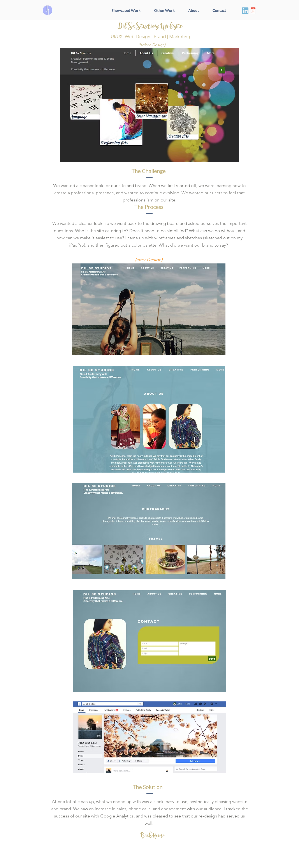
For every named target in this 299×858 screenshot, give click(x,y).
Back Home (152, 835)
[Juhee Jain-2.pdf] (253, 11)
